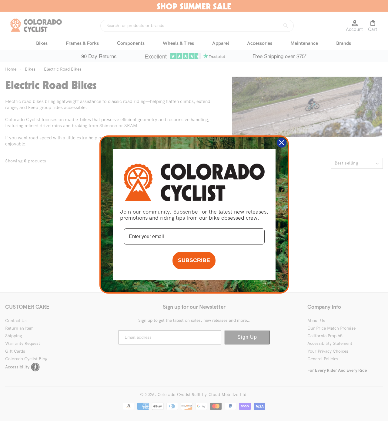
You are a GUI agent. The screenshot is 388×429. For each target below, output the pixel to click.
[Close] (281, 142)
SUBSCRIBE (194, 260)
